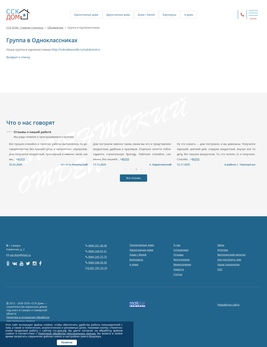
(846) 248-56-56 (97, 262)
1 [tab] (125, 169)
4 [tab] (141, 169)
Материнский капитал (231, 254)
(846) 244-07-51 (97, 251)
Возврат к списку (18, 57)
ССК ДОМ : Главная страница (25, 27)
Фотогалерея (181, 259)
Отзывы (178, 254)
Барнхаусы (169, 14)
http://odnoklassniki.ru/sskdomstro (76, 50)
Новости (178, 269)
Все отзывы (133, 178)
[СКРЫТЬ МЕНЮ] (253, 12)
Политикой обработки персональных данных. (67, 333)
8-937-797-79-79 (97, 268)
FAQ (219, 269)
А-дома (188, 14)
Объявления (55, 27)
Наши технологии (228, 264)
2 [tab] (131, 169)
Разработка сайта (228, 304)
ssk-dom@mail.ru (20, 255)
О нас (177, 245)
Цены (220, 245)
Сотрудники (180, 250)
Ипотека (222, 250)
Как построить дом (229, 259)
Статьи (177, 274)
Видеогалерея (182, 264)
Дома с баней (146, 14)
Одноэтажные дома (86, 14)
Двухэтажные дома (118, 14)
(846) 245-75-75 (97, 257)
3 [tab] (136, 169)
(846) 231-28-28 (97, 245)
